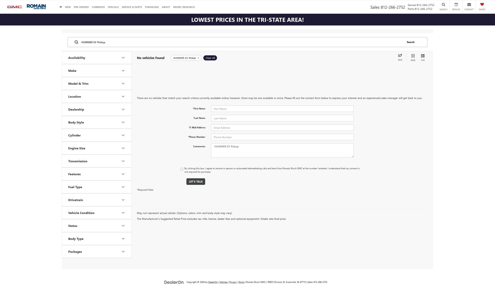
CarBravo (98, 6)
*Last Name (199, 117)
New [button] (68, 6)
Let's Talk (196, 181)
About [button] (166, 6)
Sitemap (223, 281)
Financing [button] (152, 6)
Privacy (233, 281)
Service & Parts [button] (132, 6)
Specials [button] (113, 6)
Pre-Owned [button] (81, 6)
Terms (241, 281)
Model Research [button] (184, 6)
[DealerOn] (174, 282)
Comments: (199, 146)
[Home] (60, 7)
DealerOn (213, 281)
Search (411, 42)
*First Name (199, 108)
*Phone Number (196, 136)
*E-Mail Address (197, 127)
